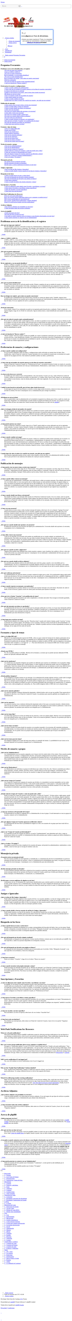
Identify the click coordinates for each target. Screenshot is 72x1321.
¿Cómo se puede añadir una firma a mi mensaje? (17, 108)
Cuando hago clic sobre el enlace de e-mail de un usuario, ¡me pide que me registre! (27, 100)
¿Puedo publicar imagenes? (11, 133)
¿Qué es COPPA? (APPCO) (12, 72)
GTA (21, 1299)
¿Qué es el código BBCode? (12, 128)
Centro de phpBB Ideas (17, 1133)
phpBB (56, 402)
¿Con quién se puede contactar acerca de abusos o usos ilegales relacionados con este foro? (29, 216)
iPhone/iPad (59, 1052)
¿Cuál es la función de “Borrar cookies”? (15, 83)
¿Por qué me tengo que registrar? (13, 70)
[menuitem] (14, 41)
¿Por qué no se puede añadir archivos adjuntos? (17, 116)
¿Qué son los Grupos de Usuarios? (13, 149)
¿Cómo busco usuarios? (10, 180)
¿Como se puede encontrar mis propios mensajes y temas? (20, 182)
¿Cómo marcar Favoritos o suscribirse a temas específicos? (20, 188)
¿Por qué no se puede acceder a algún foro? (16, 114)
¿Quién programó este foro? (12, 213)
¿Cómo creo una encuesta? (11, 109)
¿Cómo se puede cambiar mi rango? (14, 99)
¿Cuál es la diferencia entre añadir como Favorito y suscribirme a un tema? (24, 186)
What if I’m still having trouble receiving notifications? (19, 202)
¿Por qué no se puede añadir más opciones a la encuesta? (20, 111)
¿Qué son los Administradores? (12, 146)
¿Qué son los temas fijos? (11, 138)
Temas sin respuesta (9, 60)
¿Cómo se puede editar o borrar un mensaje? (16, 106)
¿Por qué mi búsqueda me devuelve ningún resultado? (19, 177)
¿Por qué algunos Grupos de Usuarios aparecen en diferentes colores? (23, 154)
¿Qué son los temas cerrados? (12, 139)
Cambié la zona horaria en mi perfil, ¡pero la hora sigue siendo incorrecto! (24, 92)
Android (67, 1052)
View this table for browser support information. (46, 1082)
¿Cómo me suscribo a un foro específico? (15, 189)
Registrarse (37, 42)
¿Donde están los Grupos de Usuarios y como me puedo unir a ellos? (23, 150)
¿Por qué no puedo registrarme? (13, 73)
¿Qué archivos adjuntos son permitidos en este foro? (18, 206)
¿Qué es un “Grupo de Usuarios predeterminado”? (18, 155)
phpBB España (19, 1305)
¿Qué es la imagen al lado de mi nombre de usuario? (18, 95)
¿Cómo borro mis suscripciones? (13, 191)
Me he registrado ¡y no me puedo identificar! (16, 75)
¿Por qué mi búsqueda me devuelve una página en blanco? (20, 178)
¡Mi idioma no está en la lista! (12, 94)
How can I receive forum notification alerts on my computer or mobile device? (26, 197)
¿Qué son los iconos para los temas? (14, 141)
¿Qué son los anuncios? (10, 136)
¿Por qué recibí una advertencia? (13, 117)
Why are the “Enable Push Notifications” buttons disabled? (20, 200)
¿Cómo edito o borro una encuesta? (14, 113)
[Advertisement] (54, 21)
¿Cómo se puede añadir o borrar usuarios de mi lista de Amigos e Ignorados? (25, 171)
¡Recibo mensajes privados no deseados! (15, 163)
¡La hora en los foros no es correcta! (14, 91)
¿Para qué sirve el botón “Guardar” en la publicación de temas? (21, 121)
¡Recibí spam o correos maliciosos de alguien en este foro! (20, 164)
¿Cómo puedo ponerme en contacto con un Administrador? (20, 217)
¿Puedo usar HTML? (10, 130)
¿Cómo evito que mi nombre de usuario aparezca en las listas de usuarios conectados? (28, 89)
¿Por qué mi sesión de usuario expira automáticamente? (19, 81)
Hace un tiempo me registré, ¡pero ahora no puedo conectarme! (21, 78)
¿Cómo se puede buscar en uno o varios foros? (17, 175)
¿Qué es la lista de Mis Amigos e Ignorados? (16, 169)
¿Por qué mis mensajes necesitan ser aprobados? (17, 122)
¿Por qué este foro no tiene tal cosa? (14, 214)
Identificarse (30, 42)
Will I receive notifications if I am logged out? (17, 199)
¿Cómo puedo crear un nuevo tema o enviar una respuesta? (20, 105)
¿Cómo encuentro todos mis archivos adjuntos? (17, 208)
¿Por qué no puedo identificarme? (13, 76)
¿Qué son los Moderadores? (12, 147)
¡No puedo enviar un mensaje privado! (15, 161)
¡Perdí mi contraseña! (10, 80)
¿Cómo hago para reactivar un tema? (14, 124)
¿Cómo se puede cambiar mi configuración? (16, 87)
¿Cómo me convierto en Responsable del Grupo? (17, 152)
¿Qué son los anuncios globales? (13, 135)
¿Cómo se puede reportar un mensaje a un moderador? (19, 119)
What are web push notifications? (13, 195)
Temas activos (8, 61)
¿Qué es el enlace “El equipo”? (12, 157)
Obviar (3, 2)
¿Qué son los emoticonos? (11, 131)
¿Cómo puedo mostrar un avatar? (13, 97)
